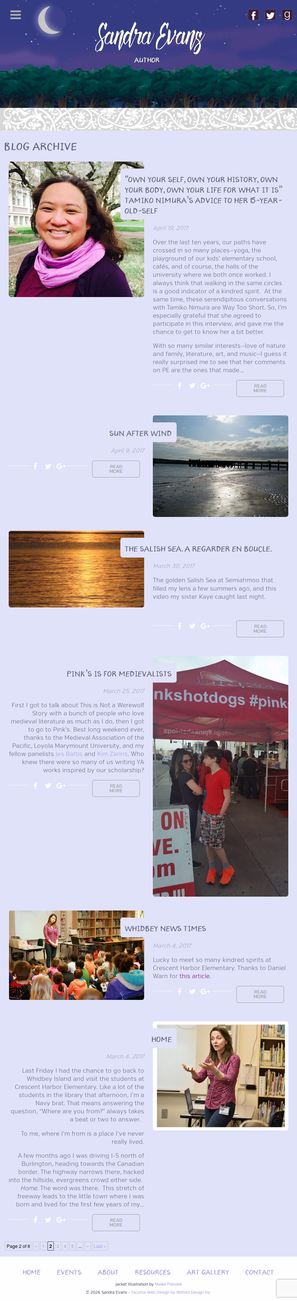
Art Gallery (208, 1271)
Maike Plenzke (168, 1284)
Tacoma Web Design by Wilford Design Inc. (171, 1292)
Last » (100, 1246)
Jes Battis (69, 754)
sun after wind (141, 432)
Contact (260, 1271)
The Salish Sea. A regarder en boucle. (198, 547)
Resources (153, 1271)
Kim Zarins (112, 754)
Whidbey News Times (166, 927)
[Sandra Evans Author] (148, 87)
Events (69, 1271)
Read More (260, 388)
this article (195, 976)
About (108, 1271)
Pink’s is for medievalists (119, 672)
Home (162, 1038)
